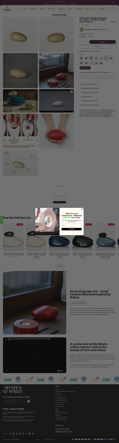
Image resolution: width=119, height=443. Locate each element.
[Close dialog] (82, 209)
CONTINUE (71, 229)
